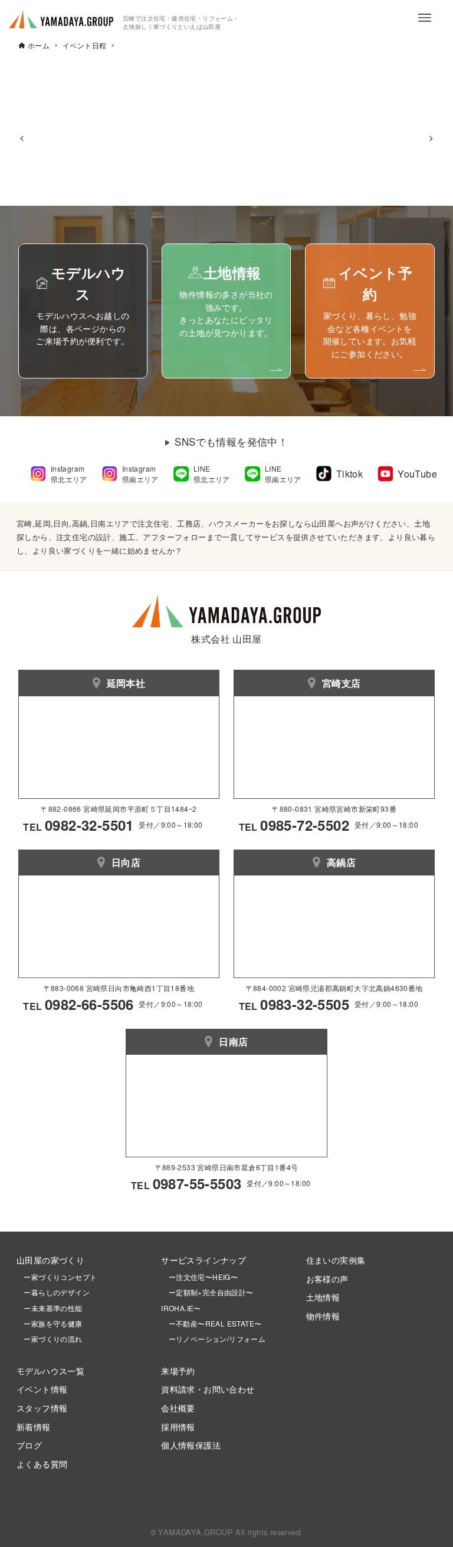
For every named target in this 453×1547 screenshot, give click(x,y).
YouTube (417, 473)
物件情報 (323, 1315)
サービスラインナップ (203, 1259)
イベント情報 (42, 1389)
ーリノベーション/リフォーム (213, 1339)
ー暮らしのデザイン (57, 1292)
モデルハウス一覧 (50, 1370)
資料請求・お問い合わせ (207, 1389)
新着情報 (34, 1426)
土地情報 (323, 1297)
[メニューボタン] (424, 17)
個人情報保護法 (191, 1445)
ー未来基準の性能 (50, 1308)
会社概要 (178, 1407)
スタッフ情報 (42, 1407)
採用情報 (178, 1426)
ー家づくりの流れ (50, 1339)
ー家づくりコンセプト (57, 1277)
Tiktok (349, 473)
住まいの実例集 (336, 1259)
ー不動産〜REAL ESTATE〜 (211, 1323)
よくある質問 (42, 1463)
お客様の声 (327, 1278)
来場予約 (178, 1370)
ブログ (29, 1445)
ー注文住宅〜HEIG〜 (203, 1277)
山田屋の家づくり (50, 1259)
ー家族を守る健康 (50, 1323)
